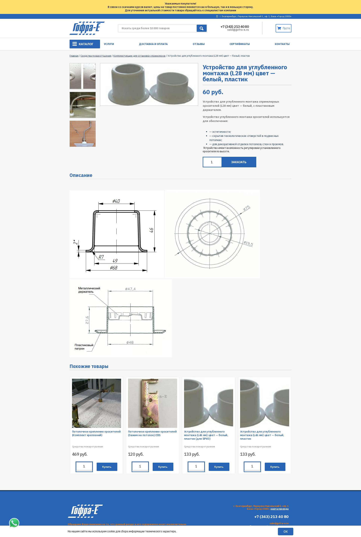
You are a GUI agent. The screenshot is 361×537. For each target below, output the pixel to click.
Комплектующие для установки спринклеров (139, 55)
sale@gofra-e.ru (238, 29)
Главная (74, 55)
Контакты (282, 44)
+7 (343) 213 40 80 (235, 26)
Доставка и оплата (153, 44)
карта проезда (280, 508)
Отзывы (199, 44)
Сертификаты (240, 44)
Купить (106, 466)
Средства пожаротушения (95, 55)
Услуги (109, 44)
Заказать (238, 162)
